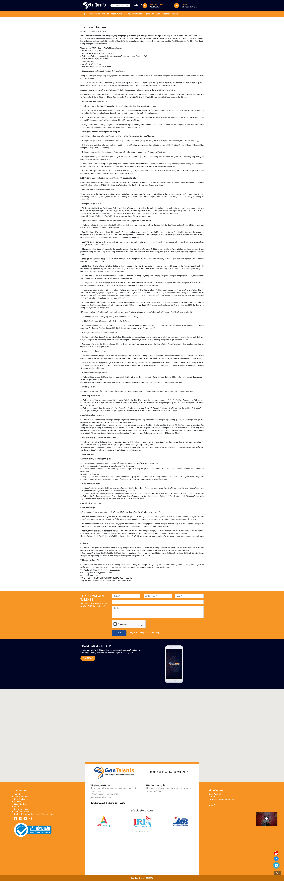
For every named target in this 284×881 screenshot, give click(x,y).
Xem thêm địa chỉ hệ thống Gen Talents (108, 803)
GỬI (119, 633)
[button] (136, 832)
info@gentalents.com (102, 797)
